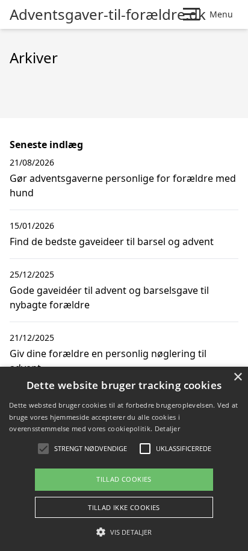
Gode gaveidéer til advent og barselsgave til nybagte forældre (109, 297)
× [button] (237, 377)
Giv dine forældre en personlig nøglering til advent (108, 361)
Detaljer (167, 428)
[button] (124, 532)
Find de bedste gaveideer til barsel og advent (112, 241)
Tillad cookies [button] (124, 479)
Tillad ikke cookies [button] (124, 507)
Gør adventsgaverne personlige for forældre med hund (123, 185)
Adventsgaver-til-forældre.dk (108, 14)
